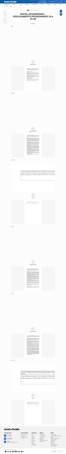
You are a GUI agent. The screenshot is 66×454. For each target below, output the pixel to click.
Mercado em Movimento (44, 440)
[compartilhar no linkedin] (5, 20)
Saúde (33, 442)
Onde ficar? (23, 438)
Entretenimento (34, 4)
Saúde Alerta (42, 439)
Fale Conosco (53, 443)
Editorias (48, 4)
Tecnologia (33, 443)
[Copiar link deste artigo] (5, 22)
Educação (33, 438)
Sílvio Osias (42, 438)
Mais (60, 4)
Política (21, 4)
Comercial (52, 442)
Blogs (42, 4)
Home (7, 6)
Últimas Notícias (6, 4)
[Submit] (60, 1)
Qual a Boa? (27, 4)
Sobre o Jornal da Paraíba (55, 438)
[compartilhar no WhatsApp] (5, 11)
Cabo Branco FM (53, 439)
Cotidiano (33, 441)
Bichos (33, 434)
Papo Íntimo (42, 441)
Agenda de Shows (24, 434)
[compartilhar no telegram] (5, 15)
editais (10, 6)
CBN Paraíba (53, 440)
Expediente (53, 441)
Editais (55, 4)
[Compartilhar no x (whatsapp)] (5, 13)
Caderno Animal (42, 434)
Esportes (14, 4)
